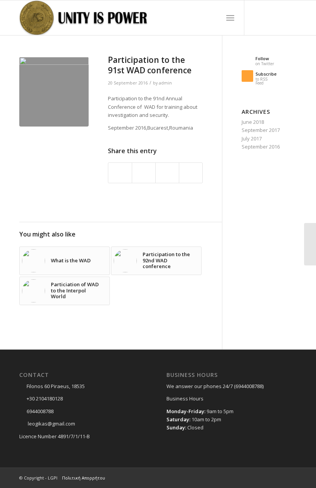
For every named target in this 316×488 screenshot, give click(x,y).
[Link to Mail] (291, 18)
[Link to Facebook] (256, 18)
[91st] (54, 92)
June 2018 (253, 121)
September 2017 (261, 130)
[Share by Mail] (190, 173)
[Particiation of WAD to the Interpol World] (310, 244)
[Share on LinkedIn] (167, 173)
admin (165, 83)
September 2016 (261, 146)
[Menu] (230, 17)
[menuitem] (213, 17)
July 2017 (252, 138)
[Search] (213, 17)
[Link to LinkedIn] (279, 18)
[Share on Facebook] (120, 173)
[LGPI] (86, 17)
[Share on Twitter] (143, 173)
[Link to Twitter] (268, 18)
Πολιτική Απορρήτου (83, 478)
